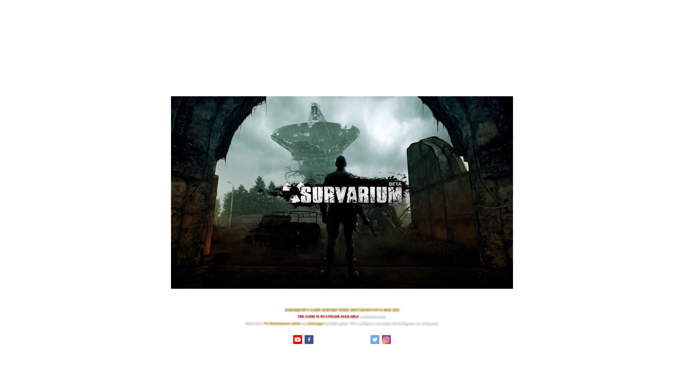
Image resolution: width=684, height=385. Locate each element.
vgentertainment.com (342, 338)
